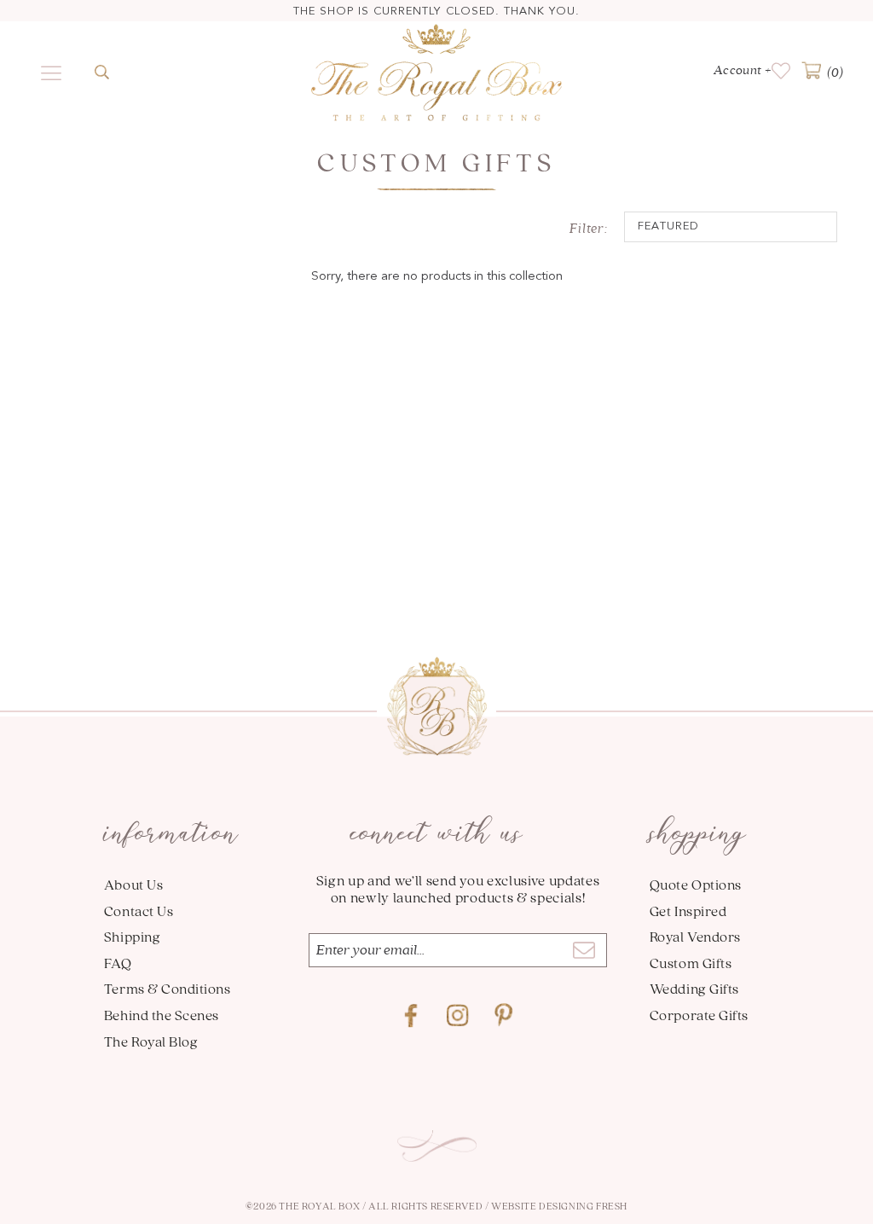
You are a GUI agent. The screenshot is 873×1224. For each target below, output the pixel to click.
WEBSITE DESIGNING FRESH (559, 1205)
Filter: (588, 228)
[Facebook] (412, 1016)
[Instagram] (458, 1016)
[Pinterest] (504, 1016)
